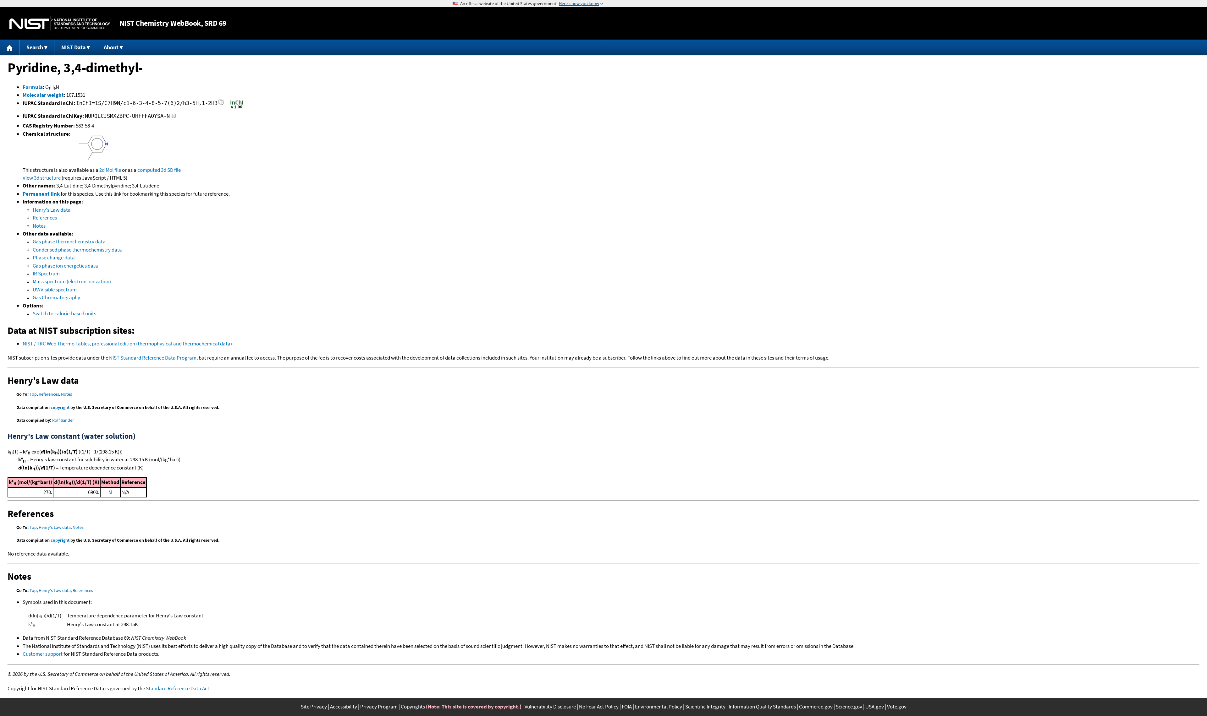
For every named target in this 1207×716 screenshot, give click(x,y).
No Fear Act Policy (599, 706)
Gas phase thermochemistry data (69, 241)
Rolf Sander (63, 420)
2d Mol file (110, 169)
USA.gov (874, 706)
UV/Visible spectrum (55, 289)
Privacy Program (379, 706)
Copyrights (413, 706)
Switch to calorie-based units (64, 313)
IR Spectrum (46, 273)
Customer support (43, 653)
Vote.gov (897, 706)
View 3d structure (42, 177)
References (45, 217)
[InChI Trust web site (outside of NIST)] (237, 108)
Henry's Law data (52, 209)
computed (148, 169)
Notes (39, 225)
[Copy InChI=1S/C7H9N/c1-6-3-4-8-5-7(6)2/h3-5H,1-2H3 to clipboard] (221, 104)
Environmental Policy (658, 706)
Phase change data (54, 257)
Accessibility (343, 706)
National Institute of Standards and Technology (59, 23)
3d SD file (171, 169)
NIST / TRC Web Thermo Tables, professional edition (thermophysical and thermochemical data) (127, 343)
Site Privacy (314, 706)
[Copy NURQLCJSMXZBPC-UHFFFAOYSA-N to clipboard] (173, 117)
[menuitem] (9, 47)
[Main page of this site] (9, 47)
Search (34, 47)
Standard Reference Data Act (177, 688)
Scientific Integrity (705, 706)
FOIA (627, 706)
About (111, 47)
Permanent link (41, 193)
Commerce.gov (816, 706)
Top (33, 394)
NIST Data (73, 47)
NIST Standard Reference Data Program (152, 357)
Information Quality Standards (762, 706)
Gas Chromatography (56, 297)
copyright (60, 407)
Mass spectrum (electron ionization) (72, 281)
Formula (33, 87)
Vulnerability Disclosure (550, 706)
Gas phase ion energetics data (65, 265)
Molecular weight (43, 94)
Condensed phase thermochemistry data (77, 249)
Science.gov (849, 706)
